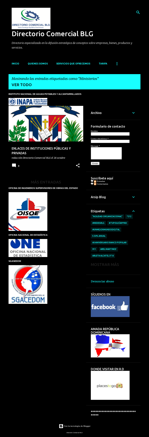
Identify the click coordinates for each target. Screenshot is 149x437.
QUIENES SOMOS (38, 63)
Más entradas (46, 182)
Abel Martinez (108, 249)
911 (94, 249)
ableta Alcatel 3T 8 (102, 255)
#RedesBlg (98, 223)
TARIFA (103, 63)
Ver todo (22, 84)
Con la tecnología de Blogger (76, 426)
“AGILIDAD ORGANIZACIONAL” (107, 216)
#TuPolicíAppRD (118, 223)
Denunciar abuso (102, 281)
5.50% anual (98, 236)
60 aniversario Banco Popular (109, 242)
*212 (129, 216)
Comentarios (102, 184)
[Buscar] (138, 12)
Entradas (100, 181)
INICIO (15, 63)
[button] (77, 165)
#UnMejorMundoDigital (106, 229)
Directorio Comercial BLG (52, 34)
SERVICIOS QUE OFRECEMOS (73, 63)
